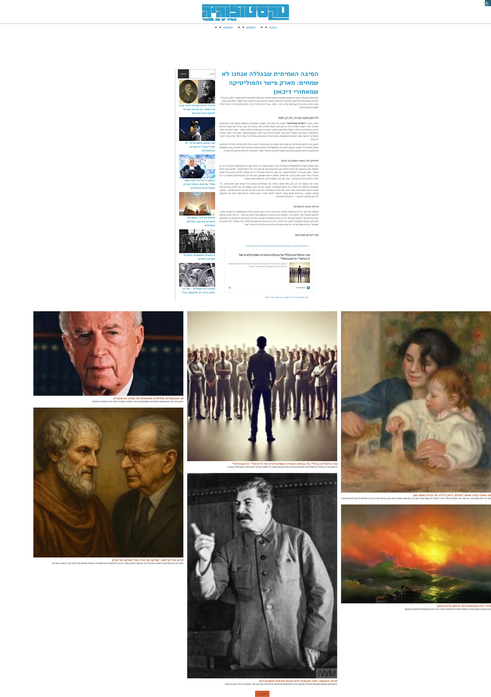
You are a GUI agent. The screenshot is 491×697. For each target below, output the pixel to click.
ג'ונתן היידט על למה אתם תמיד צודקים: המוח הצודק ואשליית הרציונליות (199, 184)
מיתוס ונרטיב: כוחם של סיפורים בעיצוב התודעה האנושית (200, 221)
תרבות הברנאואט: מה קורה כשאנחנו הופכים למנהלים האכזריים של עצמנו (277, 245)
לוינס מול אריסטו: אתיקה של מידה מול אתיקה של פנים (147, 560)
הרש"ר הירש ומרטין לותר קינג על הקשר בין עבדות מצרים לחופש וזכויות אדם (197, 109)
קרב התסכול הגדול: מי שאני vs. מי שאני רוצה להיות (286, 297)
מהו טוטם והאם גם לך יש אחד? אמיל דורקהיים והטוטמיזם (200, 146)
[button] (262, 694)
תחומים (250, 27)
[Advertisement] (245, 50)
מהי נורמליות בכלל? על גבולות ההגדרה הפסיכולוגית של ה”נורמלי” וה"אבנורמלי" (284, 464)
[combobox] (202, 73)
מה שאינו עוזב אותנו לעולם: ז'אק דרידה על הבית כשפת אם (452, 495)
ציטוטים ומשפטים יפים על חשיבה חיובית (199, 257)
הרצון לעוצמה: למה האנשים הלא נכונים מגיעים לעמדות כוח (298, 681)
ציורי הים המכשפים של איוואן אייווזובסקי (463, 606)
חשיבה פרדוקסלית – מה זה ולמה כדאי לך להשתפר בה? (198, 290)
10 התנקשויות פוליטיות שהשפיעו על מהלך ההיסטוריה (148, 398)
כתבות (273, 27)
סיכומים (227, 27)
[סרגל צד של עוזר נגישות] (488, 3)
